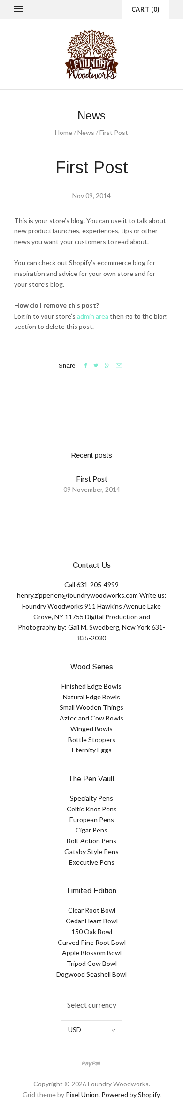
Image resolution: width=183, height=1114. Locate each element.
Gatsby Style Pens (91, 851)
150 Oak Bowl (91, 932)
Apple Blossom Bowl (92, 953)
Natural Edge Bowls (91, 697)
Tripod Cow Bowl (92, 963)
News (85, 132)
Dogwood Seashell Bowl (91, 974)
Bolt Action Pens (91, 841)
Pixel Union (82, 1095)
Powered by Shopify (130, 1095)
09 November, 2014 (91, 489)
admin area (92, 316)
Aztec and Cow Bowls (91, 718)
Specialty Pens (91, 798)
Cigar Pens (91, 830)
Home (63, 132)
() (145, 9)
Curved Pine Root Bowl (92, 942)
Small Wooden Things (91, 707)
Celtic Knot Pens (92, 809)
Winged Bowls (91, 729)
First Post (91, 478)
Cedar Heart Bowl (92, 921)
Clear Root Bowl (91, 910)
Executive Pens (91, 862)
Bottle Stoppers (91, 739)
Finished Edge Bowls (91, 686)
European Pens (91, 820)
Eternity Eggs (92, 750)
